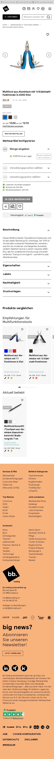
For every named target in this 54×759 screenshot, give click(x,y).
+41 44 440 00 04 (10, 601)
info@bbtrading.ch (11, 598)
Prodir (5, 513)
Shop (5, 530)
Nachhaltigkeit (35, 516)
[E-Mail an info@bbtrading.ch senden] (28, 8)
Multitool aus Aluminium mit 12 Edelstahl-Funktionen (39, 358)
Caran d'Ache (9, 516)
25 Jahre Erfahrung (24, 2)
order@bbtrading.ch (12, 608)
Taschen (6, 539)
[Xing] (15, 668)
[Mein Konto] (33, 8)
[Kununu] (24, 668)
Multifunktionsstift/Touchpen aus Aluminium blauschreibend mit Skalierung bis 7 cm (14, 432)
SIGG (5, 504)
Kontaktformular (36, 507)
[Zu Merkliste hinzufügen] (47, 35)
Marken (32, 560)
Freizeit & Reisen (36, 548)
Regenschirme (35, 545)
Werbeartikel (9, 476)
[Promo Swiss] (41, 618)
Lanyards (33, 491)
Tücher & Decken (36, 542)
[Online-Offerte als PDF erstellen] (13, 207)
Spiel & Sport (34, 530)
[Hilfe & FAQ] (24, 8)
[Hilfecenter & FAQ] (4, 727)
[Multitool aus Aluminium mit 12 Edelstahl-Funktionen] (39, 337)
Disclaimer (31, 739)
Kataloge (33, 504)
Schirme (32, 479)
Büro (5, 533)
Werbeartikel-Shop (37, 501)
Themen (32, 557)
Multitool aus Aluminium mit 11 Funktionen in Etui (13, 358)
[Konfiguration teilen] (6, 207)
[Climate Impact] (25, 618)
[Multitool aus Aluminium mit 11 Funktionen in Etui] (14, 337)
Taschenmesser (36, 476)
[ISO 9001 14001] (33, 618)
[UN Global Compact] (49, 618)
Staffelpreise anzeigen (13, 126)
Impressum (9, 745)
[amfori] (6, 618)
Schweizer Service (9, 2)
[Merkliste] (22, 329)
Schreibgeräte (9, 536)
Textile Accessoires (37, 539)
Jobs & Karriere (36, 510)
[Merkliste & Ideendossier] (38, 8)
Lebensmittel (8, 542)
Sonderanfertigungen (13, 479)
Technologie (8, 554)
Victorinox (7, 501)
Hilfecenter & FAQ (11, 488)
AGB (5, 734)
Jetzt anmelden (13, 653)
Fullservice (7, 485)
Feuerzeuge (34, 485)
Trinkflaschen (35, 488)
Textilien (6, 551)
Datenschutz (11, 739)
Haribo (6, 507)
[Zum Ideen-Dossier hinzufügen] (20, 207)
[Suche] (48, 17)
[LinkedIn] (6, 668)
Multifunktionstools (11, 372)
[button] (5, 54)
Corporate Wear (10, 482)
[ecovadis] (15, 618)
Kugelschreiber (10, 442)
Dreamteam (34, 513)
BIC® (5, 510)
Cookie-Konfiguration (27, 734)
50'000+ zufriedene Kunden (44, 2)
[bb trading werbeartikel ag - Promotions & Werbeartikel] (6, 8)
